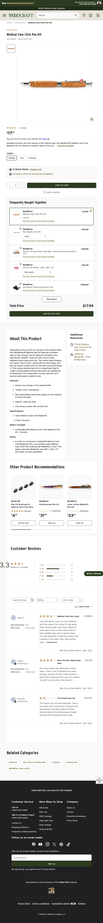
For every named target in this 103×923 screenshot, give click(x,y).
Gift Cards (43, 808)
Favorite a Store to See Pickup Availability (39, 221)
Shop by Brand (45, 829)
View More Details (65, 146)
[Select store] (84, 15)
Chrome (12, 158)
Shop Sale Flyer (46, 821)
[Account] (90, 15)
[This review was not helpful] (89, 650)
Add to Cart (23, 523)
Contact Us (16, 823)
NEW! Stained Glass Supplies (51, 8)
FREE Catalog (45, 816)
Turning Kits (20, 23)
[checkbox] (51, 216)
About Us (71, 808)
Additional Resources (76, 336)
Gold (21, 158)
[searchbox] (20, 600)
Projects (56, 762)
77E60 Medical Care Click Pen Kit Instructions (82, 347)
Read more (52, 642)
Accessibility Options (61, 903)
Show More (51, 299)
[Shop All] (4, 15)
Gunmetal (32, 158)
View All (51, 523)
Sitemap (81, 903)
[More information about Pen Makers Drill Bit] (20, 228)
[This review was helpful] (84, 650)
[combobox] (47, 600)
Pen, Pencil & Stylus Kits (34, 762)
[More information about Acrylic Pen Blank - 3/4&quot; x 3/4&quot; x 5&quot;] (20, 264)
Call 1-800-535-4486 (87, 4)
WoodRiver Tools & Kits (19, 768)
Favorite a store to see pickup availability (33, 174)
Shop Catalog (45, 825)
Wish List (43, 812)
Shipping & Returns (20, 827)
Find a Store (72, 821)
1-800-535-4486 (20, 818)
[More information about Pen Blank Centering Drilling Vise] (20, 283)
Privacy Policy (48, 869)
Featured (13, 762)
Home (9, 23)
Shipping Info (36, 169)
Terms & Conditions (40, 903)
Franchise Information (76, 816)
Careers (70, 812)
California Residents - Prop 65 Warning (82, 357)
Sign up (51, 864)
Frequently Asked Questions (24, 832)
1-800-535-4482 (20, 810)
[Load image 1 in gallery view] (11, 48)
